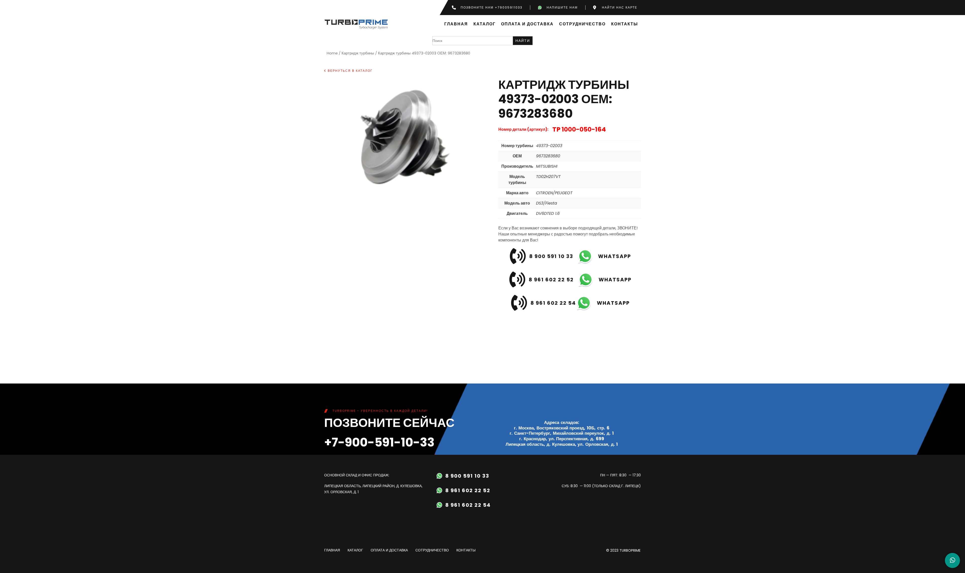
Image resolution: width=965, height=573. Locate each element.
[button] (348, 71)
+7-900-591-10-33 (379, 442)
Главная (456, 24)
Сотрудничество (582, 24)
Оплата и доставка (527, 24)
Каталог (484, 24)
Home (332, 53)
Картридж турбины (358, 53)
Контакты (624, 24)
